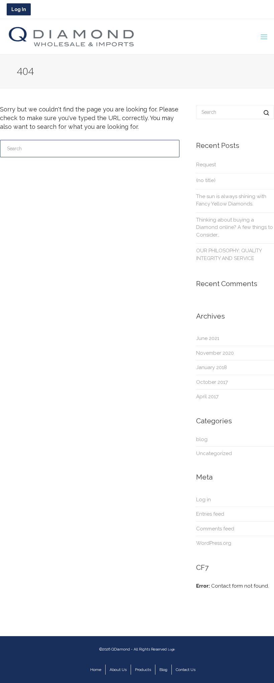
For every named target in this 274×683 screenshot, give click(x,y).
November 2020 (215, 353)
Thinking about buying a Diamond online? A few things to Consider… (234, 227)
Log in (203, 500)
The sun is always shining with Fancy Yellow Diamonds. (231, 200)
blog (202, 439)
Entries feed (210, 514)
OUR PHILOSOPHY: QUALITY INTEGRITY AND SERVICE (229, 254)
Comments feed (215, 529)
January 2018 (211, 367)
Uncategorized (214, 453)
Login (171, 649)
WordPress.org (213, 543)
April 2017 (207, 397)
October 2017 (212, 382)
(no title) (206, 180)
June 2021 (207, 338)
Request (206, 165)
